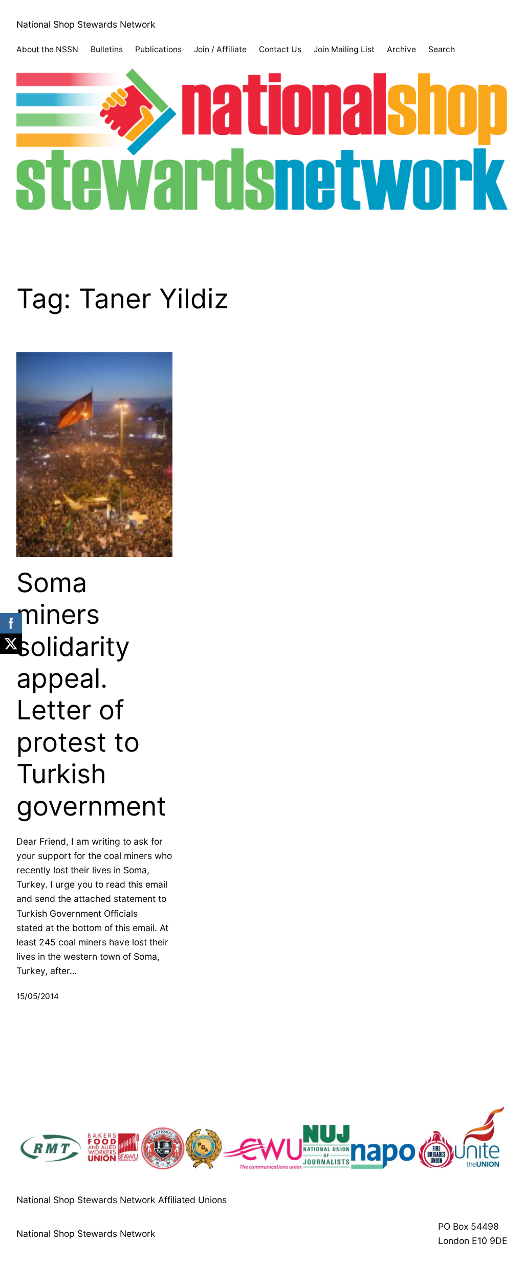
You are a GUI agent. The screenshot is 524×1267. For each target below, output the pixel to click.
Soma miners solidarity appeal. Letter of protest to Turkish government (91, 694)
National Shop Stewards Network (86, 24)
